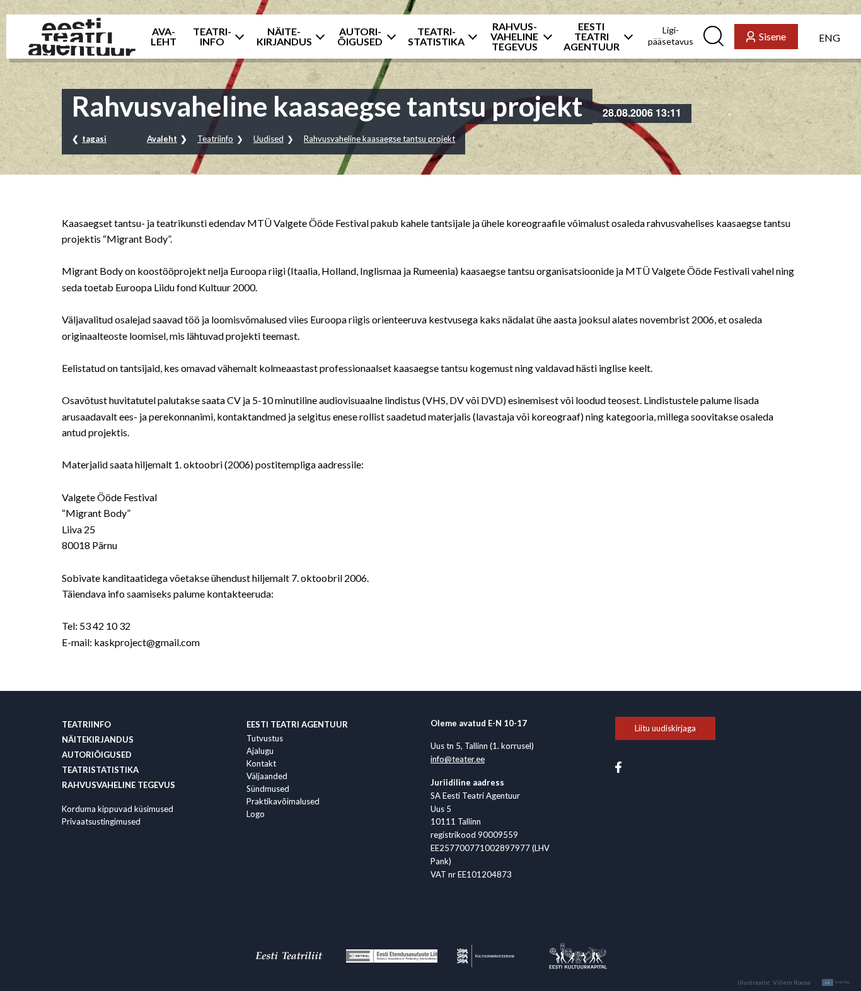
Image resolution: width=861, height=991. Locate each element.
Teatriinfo (215, 139)
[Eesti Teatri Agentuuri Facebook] (618, 767)
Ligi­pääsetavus (670, 36)
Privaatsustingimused (101, 821)
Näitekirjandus (98, 739)
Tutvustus (264, 738)
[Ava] (236, 36)
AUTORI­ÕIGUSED (360, 36)
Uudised (268, 139)
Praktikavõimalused (283, 801)
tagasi (94, 139)
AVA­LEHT (163, 36)
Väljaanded (266, 776)
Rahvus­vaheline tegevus (118, 785)
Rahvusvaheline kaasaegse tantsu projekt (379, 139)
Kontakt (261, 763)
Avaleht (162, 139)
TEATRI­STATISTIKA (436, 36)
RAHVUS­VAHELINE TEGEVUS (514, 36)
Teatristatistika (100, 770)
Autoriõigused (97, 755)
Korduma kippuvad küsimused (117, 809)
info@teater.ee (457, 759)
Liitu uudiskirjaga (665, 728)
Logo (255, 814)
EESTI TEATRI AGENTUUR (591, 36)
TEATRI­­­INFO (212, 36)
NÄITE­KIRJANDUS (284, 36)
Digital (838, 983)
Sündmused (267, 789)
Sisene (772, 36)
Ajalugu (260, 751)
